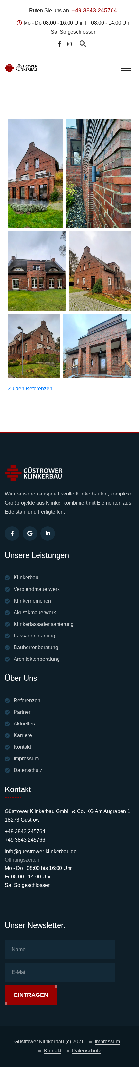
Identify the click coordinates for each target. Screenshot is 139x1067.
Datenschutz (28, 770)
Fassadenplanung (34, 635)
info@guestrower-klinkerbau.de (41, 851)
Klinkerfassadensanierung (44, 624)
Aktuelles (24, 723)
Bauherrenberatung (36, 647)
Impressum (26, 758)
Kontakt (22, 747)
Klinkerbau (26, 577)
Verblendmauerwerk (37, 589)
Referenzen (27, 700)
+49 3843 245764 (94, 10)
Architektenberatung (37, 659)
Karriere (23, 735)
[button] (35, 173)
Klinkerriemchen (32, 601)
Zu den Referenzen (30, 388)
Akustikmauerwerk (35, 612)
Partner (22, 712)
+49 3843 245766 (25, 840)
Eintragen (31, 995)
